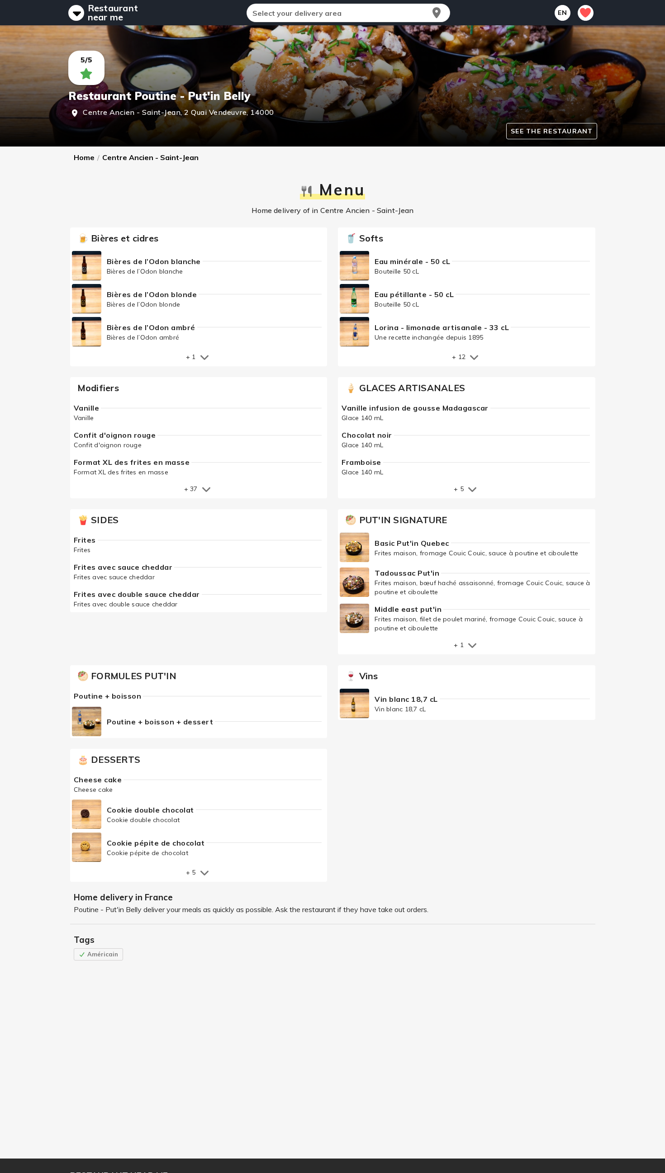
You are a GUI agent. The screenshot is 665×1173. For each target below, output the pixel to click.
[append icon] (436, 12)
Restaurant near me (113, 13)
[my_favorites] (586, 13)
